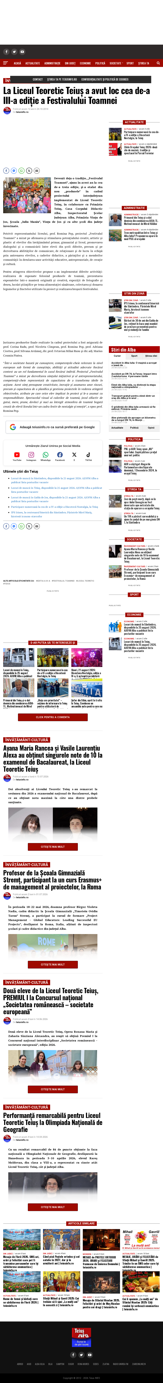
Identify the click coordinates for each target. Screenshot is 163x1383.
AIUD (29, 1364)
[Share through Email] (37, 171)
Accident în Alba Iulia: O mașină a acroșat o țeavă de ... (134, 364)
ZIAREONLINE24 (139, 1364)
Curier (117, 356)
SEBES (96, 1364)
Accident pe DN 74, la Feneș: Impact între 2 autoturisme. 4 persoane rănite (134, 375)
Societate (115, 63)
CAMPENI (60, 1364)
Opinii (151, 427)
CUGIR (71, 1364)
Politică (100, 63)
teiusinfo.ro (22, 112)
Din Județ (70, 63)
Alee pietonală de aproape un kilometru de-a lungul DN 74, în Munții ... (133, 418)
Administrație (52, 63)
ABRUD (20, 1364)
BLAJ (50, 1364)
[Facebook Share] (6, 171)
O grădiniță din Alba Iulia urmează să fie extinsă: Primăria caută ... (133, 408)
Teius (7, 584)
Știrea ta (143, 63)
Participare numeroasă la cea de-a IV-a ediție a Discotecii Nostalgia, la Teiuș (54, 507)
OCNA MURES (83, 1364)
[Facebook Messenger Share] (14, 171)
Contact (38, 79)
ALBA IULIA (40, 1364)
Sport (130, 63)
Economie (85, 63)
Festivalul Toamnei (63, 581)
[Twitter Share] (29, 171)
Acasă (17, 63)
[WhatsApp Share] (21, 171)
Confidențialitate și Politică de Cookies (104, 79)
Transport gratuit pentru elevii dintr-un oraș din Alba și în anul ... (133, 397)
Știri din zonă (81, 72)
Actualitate (32, 63)
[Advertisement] (81, 22)
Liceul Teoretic (85, 581)
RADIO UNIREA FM (120, 1364)
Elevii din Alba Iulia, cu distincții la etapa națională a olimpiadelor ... (133, 386)
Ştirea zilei (151, 356)
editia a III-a (43, 581)
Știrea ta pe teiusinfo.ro (62, 79)
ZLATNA (106, 1364)
